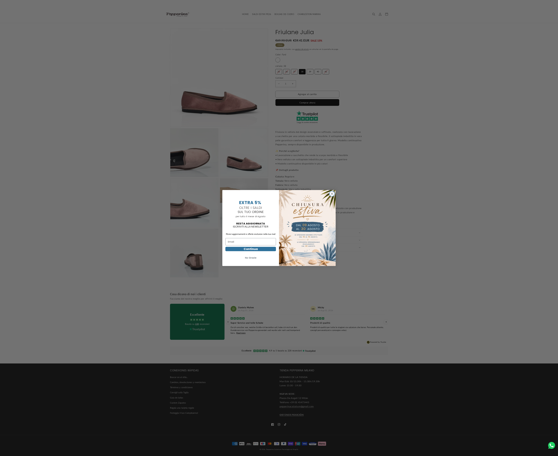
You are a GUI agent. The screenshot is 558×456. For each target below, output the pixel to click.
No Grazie (250, 257)
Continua (251, 249)
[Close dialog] (332, 193)
